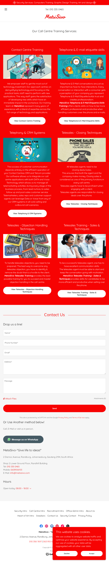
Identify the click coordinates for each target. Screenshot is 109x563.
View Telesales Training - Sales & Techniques (81, 293)
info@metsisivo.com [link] (20, 473)
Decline (67, 553)
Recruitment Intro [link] (55, 511)
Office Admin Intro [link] (75, 511)
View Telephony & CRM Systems (27, 213)
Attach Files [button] (10, 398)
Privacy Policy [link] (63, 418)
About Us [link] (90, 511)
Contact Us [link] (52, 515)
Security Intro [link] (20, 511)
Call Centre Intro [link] (37, 511)
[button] (11, 9)
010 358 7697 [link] (35, 541)
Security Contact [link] (68, 515)
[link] (54, 17)
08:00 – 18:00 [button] (22, 488)
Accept (91, 553)
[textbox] (54, 332)
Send (54, 408)
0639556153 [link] (16, 469)
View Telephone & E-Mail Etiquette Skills (82, 121)
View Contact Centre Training (27, 121)
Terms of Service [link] (78, 418)
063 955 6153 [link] (49, 541)
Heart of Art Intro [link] (25, 515)
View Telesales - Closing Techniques (82, 204)
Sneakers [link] (40, 515)
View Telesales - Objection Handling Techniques (27, 290)
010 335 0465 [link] (56, 9)
